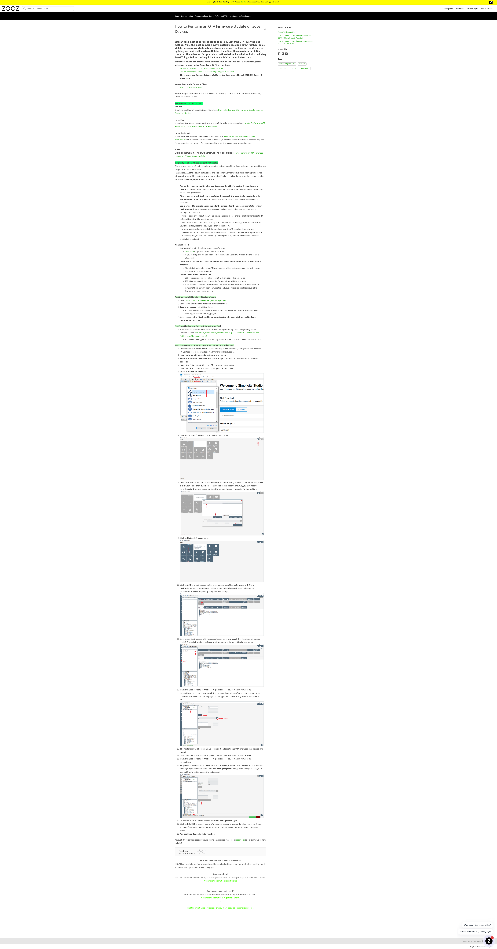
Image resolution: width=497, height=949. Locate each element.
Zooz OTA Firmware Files (191, 87)
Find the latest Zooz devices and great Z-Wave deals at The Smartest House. (220, 907)
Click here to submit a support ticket (220, 880)
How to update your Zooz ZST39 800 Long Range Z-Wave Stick (207, 71)
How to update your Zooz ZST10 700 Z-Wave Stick (201, 68)
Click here (189, 251)
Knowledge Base (447, 8)
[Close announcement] (491, 2)
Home (177, 16)
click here (244, 2)
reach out (240, 839)
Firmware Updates (201, 16)
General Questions (187, 16)
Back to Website (486, 8)
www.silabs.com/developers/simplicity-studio (206, 300)
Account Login (472, 8)
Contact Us (460, 8)
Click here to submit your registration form (220, 897)
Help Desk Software (477, 947)
